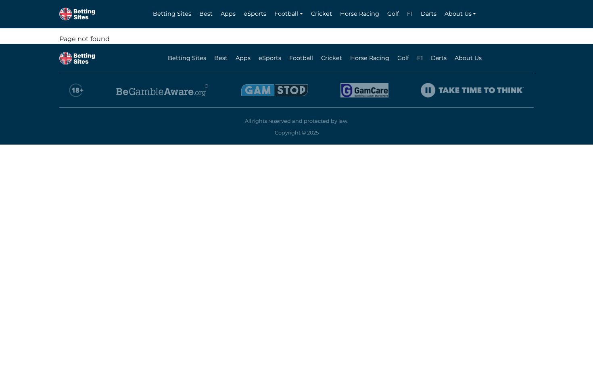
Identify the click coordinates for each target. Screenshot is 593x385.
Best (206, 13)
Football (286, 13)
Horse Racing (359, 13)
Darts (428, 13)
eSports (255, 13)
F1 (410, 13)
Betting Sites (172, 13)
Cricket (321, 13)
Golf (393, 13)
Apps (228, 13)
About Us (458, 13)
